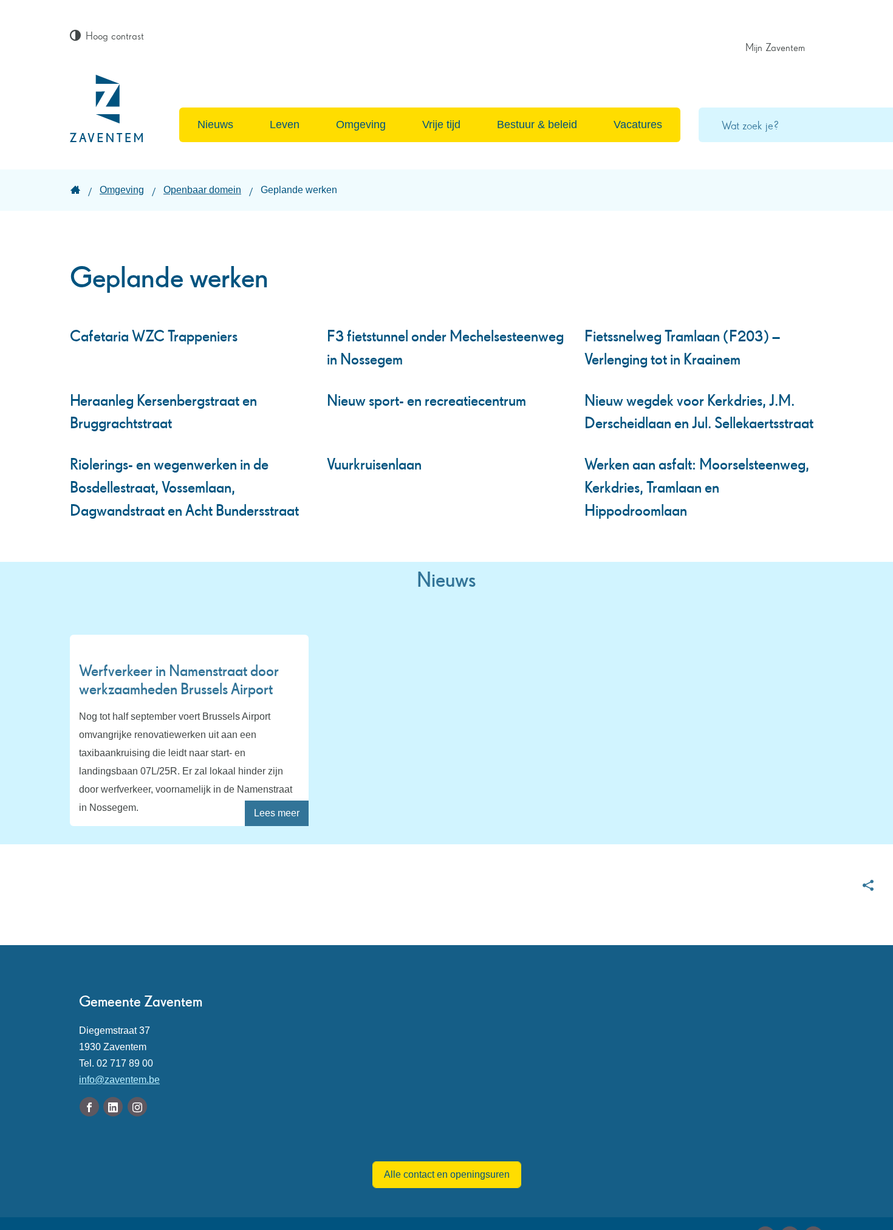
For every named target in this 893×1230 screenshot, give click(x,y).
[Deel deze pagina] (868, 885)
